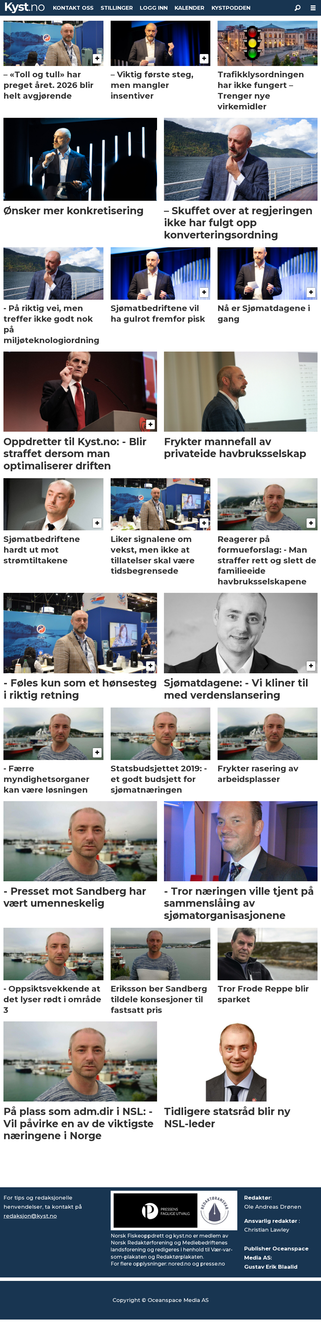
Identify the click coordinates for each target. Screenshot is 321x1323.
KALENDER (189, 8)
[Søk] (297, 8)
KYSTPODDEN (231, 8)
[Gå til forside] (25, 8)
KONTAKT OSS (73, 8)
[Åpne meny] (313, 8)
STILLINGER (117, 8)
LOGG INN (154, 8)
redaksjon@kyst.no (30, 1216)
